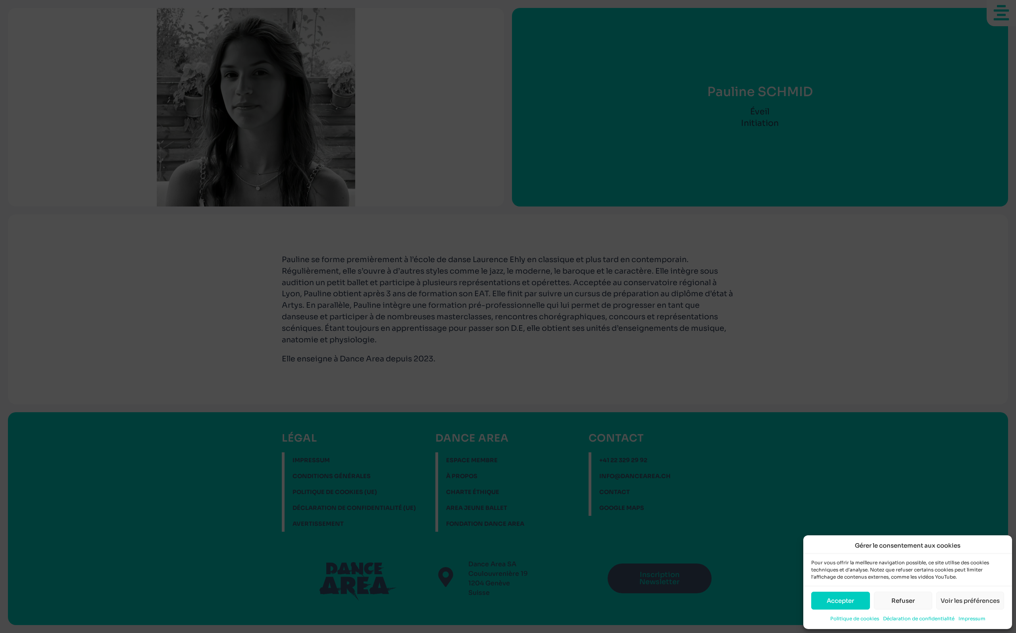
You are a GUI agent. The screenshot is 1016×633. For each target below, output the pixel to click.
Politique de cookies (854, 618)
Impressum (971, 618)
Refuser (903, 600)
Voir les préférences (970, 600)
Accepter (840, 600)
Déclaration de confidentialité (918, 618)
